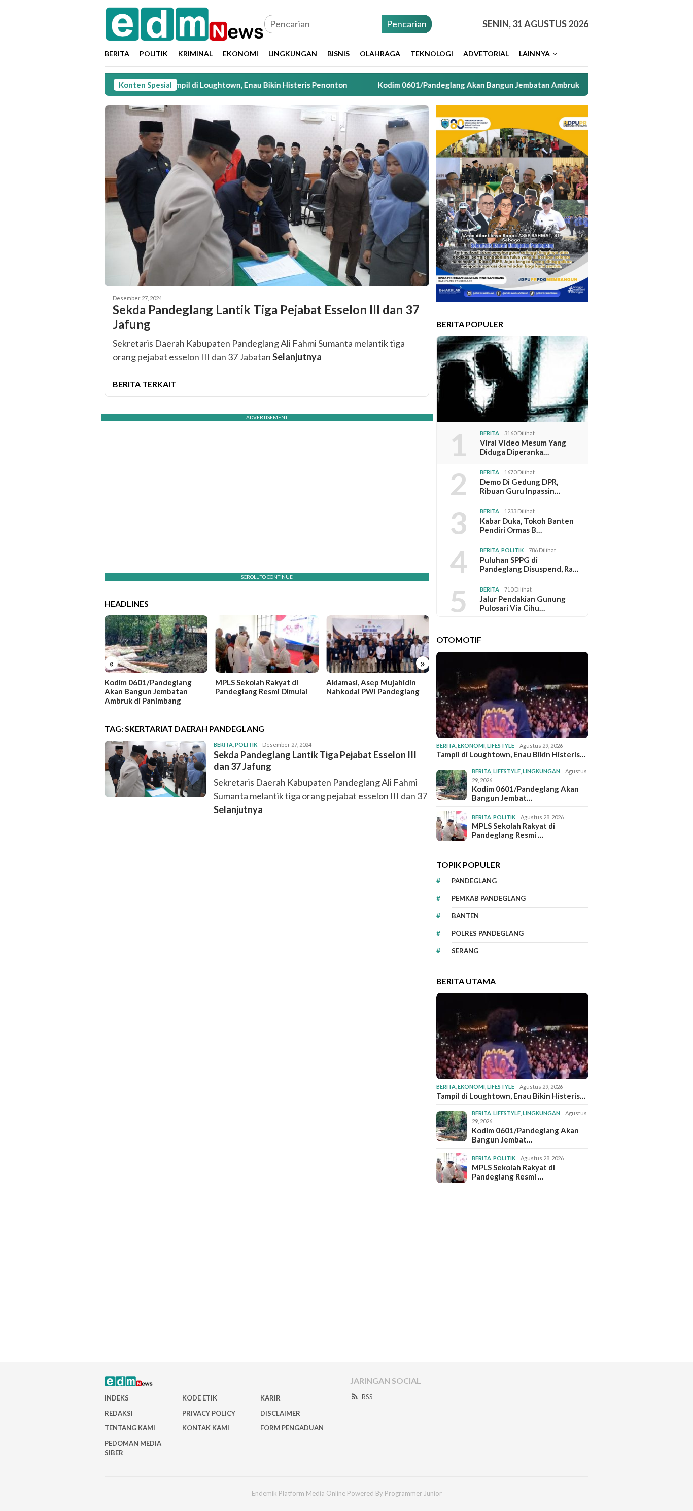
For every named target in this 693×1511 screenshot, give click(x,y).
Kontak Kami (205, 1428)
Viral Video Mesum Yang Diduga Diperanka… (523, 447)
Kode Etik (199, 1398)
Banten (465, 916)
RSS (367, 1397)
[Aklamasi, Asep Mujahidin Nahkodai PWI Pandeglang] (377, 644)
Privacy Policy (208, 1413)
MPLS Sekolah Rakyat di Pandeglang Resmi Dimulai (261, 687)
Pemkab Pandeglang (489, 898)
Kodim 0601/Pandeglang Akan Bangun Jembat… (525, 793)
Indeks (117, 1398)
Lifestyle (500, 745)
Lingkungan (541, 771)
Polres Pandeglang (488, 933)
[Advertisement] (346, 1273)
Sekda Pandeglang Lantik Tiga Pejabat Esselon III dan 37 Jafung (266, 317)
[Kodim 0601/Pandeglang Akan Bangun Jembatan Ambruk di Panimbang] (156, 644)
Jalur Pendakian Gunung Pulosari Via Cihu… (523, 603)
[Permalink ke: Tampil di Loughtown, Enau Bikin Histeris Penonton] (512, 695)
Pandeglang (474, 881)
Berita (223, 744)
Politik (246, 744)
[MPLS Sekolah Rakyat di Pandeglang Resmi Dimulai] (266, 644)
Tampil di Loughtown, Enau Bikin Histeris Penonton (216, 84)
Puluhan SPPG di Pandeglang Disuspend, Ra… (529, 564)
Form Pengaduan (292, 1428)
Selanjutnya (297, 356)
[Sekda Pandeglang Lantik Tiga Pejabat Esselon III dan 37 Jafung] (267, 195)
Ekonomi (471, 745)
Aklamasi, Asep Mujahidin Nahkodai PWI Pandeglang (373, 687)
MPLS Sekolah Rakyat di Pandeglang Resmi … (513, 830)
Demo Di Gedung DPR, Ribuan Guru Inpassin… (520, 486)
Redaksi (119, 1413)
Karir (270, 1398)
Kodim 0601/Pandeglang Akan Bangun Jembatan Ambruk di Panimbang (462, 84)
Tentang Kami (130, 1428)
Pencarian (407, 23)
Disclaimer (280, 1413)
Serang (465, 951)
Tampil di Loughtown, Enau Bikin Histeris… (510, 754)
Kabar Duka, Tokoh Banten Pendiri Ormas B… (527, 525)
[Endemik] (184, 22)
